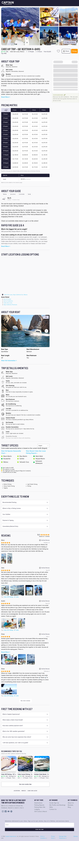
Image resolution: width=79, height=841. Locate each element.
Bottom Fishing (7, 484)
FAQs (51, 807)
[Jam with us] (11, 811)
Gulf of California (8, 301)
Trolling (29, 486)
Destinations (38, 803)
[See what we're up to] (2, 811)
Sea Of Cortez (7, 299)
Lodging (37, 809)
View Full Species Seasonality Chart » (11, 452)
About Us (71, 803)
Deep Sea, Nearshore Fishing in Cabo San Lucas (12, 772)
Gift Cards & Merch (40, 811)
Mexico (24, 790)
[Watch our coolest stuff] (8, 811)
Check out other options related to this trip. (13, 753)
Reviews (70, 805)
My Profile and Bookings (57, 805)
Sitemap (76, 836)
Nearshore (14, 66)
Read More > (5, 97)
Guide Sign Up (54, 803)
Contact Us (52, 809)
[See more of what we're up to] (5, 811)
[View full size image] (3, 558)
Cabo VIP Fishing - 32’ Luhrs (11, 597)
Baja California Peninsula (10, 304)
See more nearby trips (25, 784)
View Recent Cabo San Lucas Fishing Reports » (36, 452)
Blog (69, 807)
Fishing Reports (39, 805)
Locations (17, 790)
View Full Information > (9, 360)
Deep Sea (8, 66)
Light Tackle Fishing (32, 484)
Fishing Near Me (39, 807)
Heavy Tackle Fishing (9, 486)
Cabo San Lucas (8, 303)
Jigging (5, 488)
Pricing (74, 51)
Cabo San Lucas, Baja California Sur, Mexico (15, 294)
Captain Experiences (10, 836)
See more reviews (25, 700)
